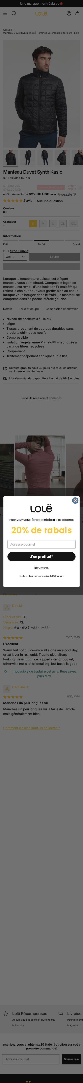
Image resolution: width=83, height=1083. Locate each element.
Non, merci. (41, 568)
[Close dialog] (75, 500)
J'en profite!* (41, 556)
